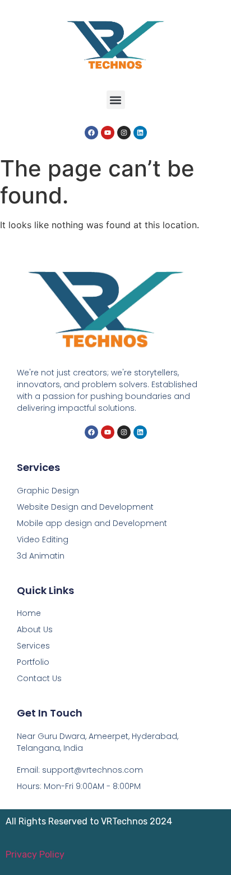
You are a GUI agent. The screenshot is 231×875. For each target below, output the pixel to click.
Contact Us (39, 678)
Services (33, 645)
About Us (35, 629)
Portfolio (33, 662)
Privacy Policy (35, 854)
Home (29, 613)
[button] (116, 99)
